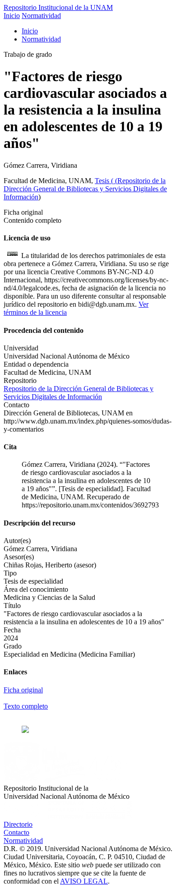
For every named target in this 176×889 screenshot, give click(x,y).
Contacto (16, 832)
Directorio (18, 824)
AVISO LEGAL (84, 881)
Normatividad (41, 15)
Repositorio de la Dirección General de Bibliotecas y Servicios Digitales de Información (85, 189)
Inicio (12, 15)
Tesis (103, 180)
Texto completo (26, 706)
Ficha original (23, 690)
